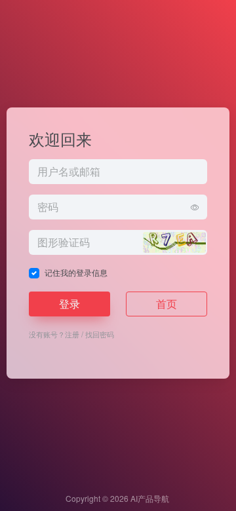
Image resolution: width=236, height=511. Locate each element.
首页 (166, 303)
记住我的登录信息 (76, 272)
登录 (69, 303)
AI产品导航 (149, 498)
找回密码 (99, 334)
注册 (72, 334)
